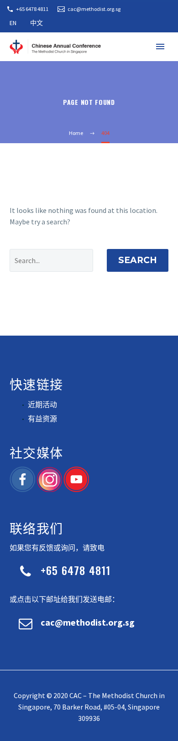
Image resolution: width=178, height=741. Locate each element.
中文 (36, 23)
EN (13, 23)
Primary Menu (160, 46)
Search (137, 260)
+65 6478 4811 (32, 8)
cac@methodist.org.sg (94, 8)
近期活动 (42, 404)
